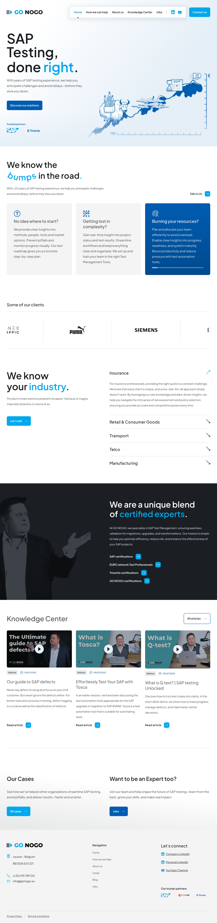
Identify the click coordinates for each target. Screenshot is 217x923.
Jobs (159, 12)
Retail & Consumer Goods (135, 421)
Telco (115, 449)
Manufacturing (124, 463)
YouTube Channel (177, 870)
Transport (119, 435)
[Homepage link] (25, 12)
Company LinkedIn (178, 854)
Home (78, 12)
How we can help (97, 12)
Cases (96, 873)
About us (118, 12)
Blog (95, 879)
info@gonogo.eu (24, 881)
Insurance (119, 372)
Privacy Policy (14, 916)
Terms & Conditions (38, 916)
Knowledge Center (140, 12)
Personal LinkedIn (177, 862)
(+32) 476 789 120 (24, 875)
